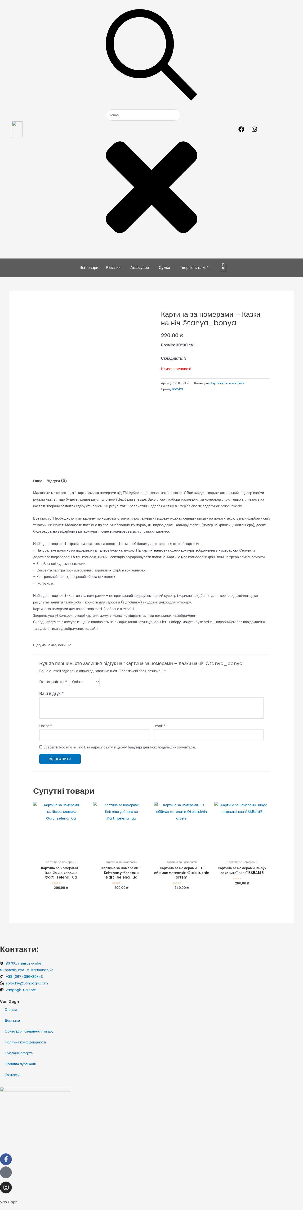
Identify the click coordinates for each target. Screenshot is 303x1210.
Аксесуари (139, 267)
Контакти (12, 1074)
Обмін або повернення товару (29, 1031)
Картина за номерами (227, 383)
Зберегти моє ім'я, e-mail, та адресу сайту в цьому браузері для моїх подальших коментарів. (119, 747)
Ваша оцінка (53, 682)
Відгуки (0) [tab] (57, 480)
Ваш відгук (51, 693)
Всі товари (89, 267)
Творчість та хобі (194, 267)
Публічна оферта (19, 1053)
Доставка (12, 1020)
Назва (45, 725)
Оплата (11, 1009)
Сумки (164, 267)
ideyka (177, 389)
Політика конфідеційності (25, 1042)
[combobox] (143, 115)
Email (159, 725)
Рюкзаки (113, 267)
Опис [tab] (37, 480)
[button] (114, 268)
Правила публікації (20, 1063)
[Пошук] (151, 106)
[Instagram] (6, 1187)
